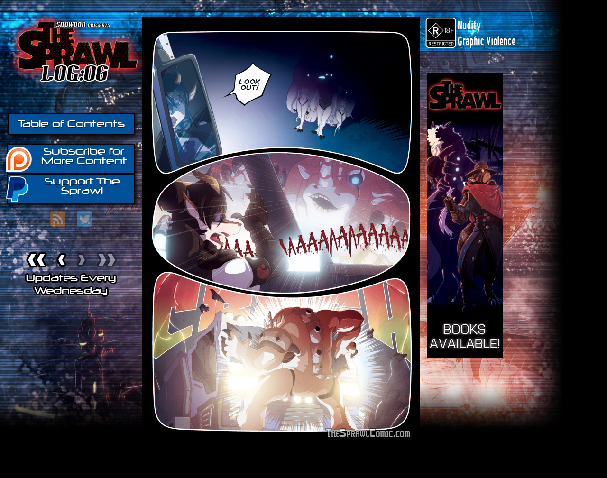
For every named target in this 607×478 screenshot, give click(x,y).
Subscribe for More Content (84, 156)
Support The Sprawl (82, 186)
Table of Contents (71, 124)
